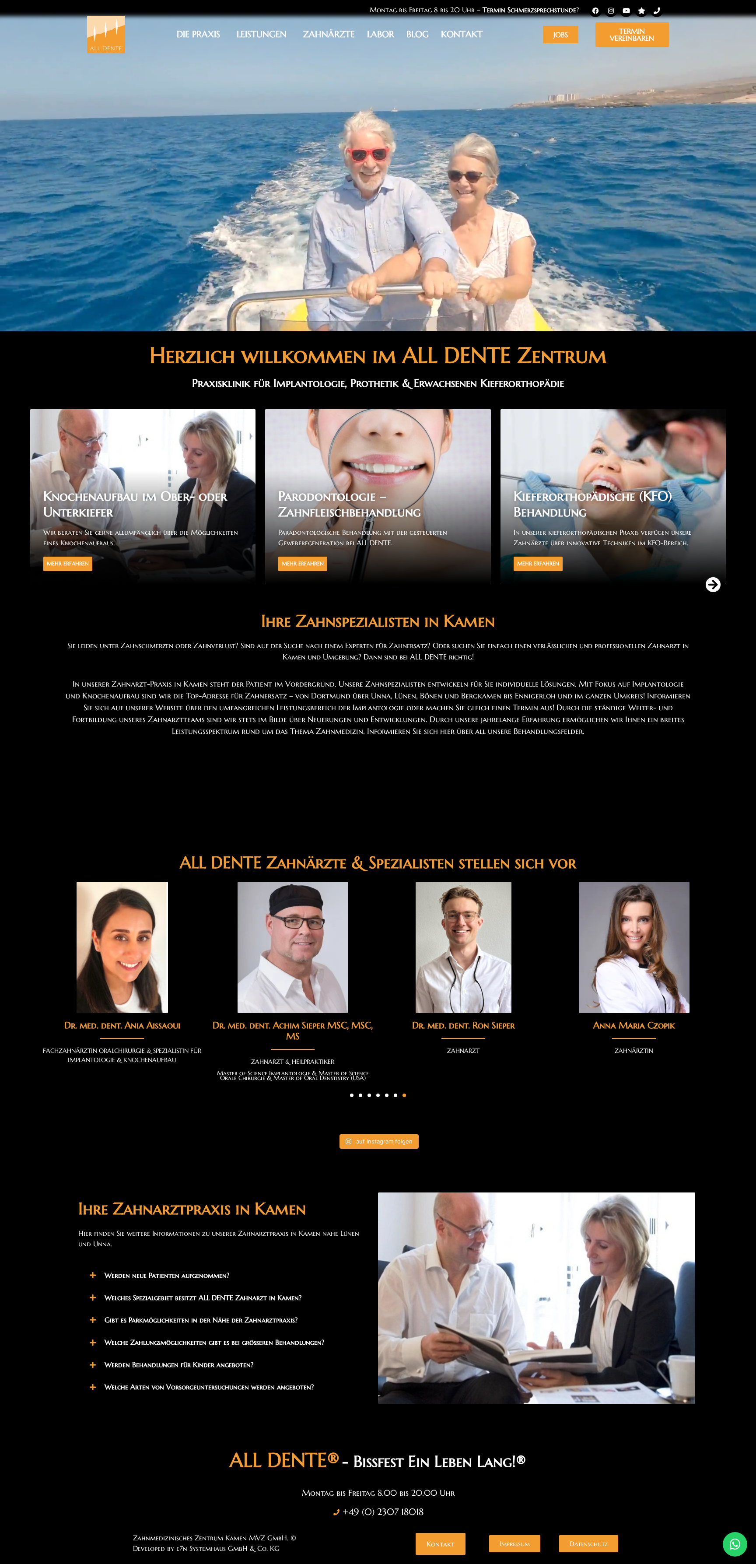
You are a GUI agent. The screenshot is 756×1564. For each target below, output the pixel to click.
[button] (712, 584)
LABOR (380, 34)
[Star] (641, 10)
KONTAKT (462, 34)
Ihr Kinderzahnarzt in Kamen (602, 512)
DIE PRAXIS (198, 34)
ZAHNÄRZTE (329, 34)
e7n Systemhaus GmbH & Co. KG (228, 1548)
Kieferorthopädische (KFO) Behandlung (357, 504)
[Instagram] (610, 10)
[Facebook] (595, 10)
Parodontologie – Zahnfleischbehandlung (114, 504)
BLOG (417, 34)
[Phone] (656, 10)
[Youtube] (626, 10)
